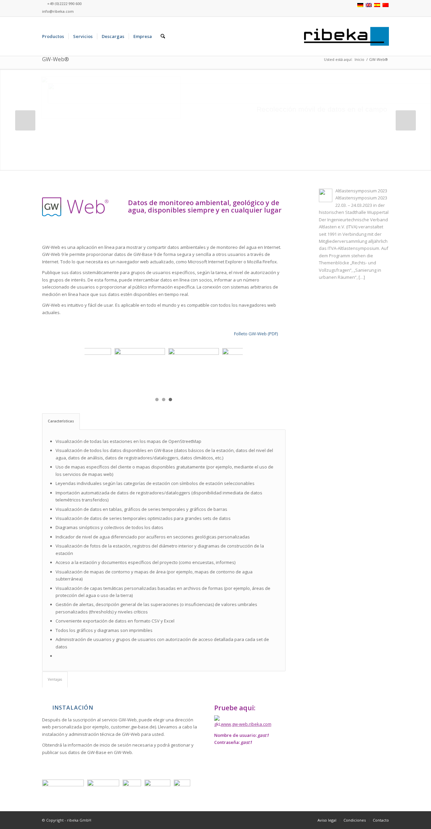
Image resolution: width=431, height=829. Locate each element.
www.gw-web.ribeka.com (246, 724)
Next (234, 369)
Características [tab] (61, 421)
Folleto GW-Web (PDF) (256, 334)
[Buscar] (162, 36)
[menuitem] (53, 36)
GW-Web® (55, 59)
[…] (362, 277)
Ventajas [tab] (55, 679)
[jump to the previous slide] (25, 120)
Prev (93, 369)
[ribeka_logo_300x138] (346, 36)
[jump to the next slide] (406, 120)
